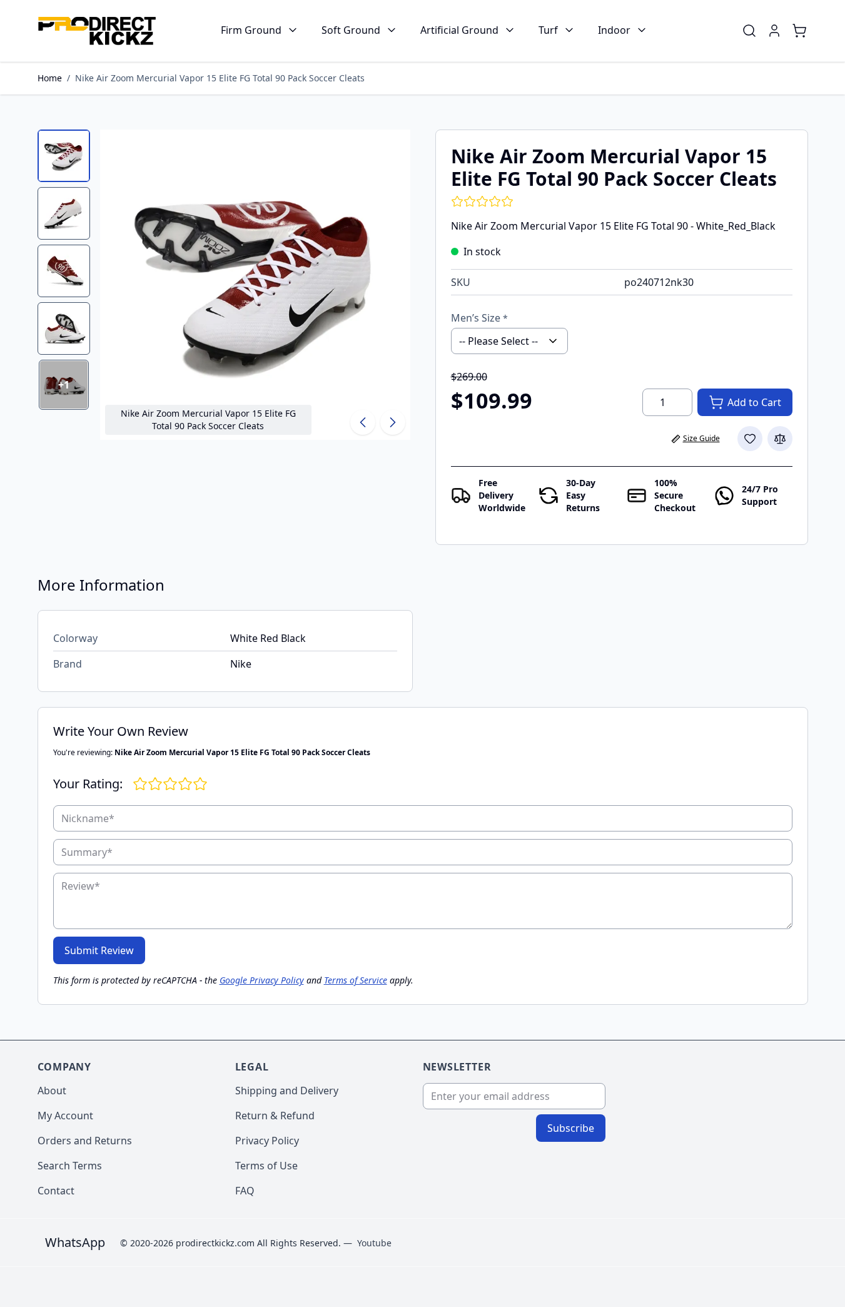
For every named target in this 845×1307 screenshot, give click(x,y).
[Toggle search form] (749, 30)
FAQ (245, 1191)
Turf (548, 30)
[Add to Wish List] (749, 438)
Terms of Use (266, 1165)
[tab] (64, 156)
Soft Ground (350, 30)
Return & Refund (275, 1115)
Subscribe (570, 1128)
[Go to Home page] (97, 31)
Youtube (374, 1243)
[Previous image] (362, 422)
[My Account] (774, 30)
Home (50, 78)
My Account (65, 1115)
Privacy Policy (267, 1140)
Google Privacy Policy (262, 980)
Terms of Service (355, 980)
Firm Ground (251, 30)
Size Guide (701, 438)
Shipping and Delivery (286, 1090)
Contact (56, 1191)
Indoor (614, 30)
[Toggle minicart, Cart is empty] (799, 30)
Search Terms (70, 1165)
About (52, 1090)
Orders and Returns (85, 1140)
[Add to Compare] (779, 438)
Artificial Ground (459, 30)
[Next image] (392, 422)
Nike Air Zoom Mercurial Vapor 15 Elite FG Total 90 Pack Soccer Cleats (220, 78)
